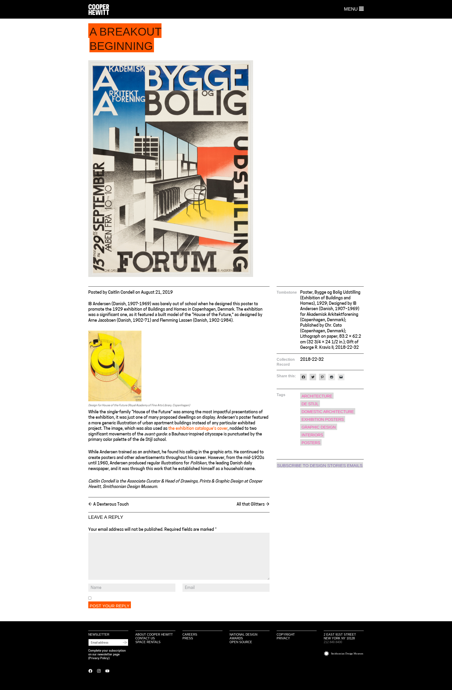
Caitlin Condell (121, 293)
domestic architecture (328, 412)
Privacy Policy (99, 658)
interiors (312, 435)
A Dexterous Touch (108, 505)
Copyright (286, 634)
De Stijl (310, 404)
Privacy (283, 638)
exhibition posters (323, 419)
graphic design (319, 427)
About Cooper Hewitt (154, 634)
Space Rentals (148, 642)
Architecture (317, 396)
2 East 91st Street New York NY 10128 (340, 636)
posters (311, 443)
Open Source (241, 642)
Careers (189, 634)
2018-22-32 (312, 360)
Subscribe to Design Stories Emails (320, 465)
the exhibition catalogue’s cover (198, 429)
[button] (354, 9)
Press (187, 638)
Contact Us (145, 638)
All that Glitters (253, 505)
